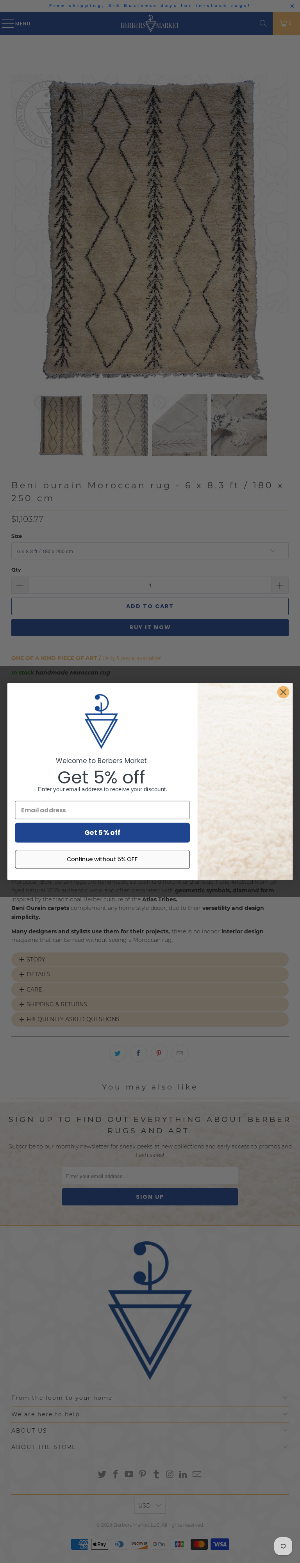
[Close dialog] (283, 692)
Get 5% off (102, 832)
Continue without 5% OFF (102, 859)
